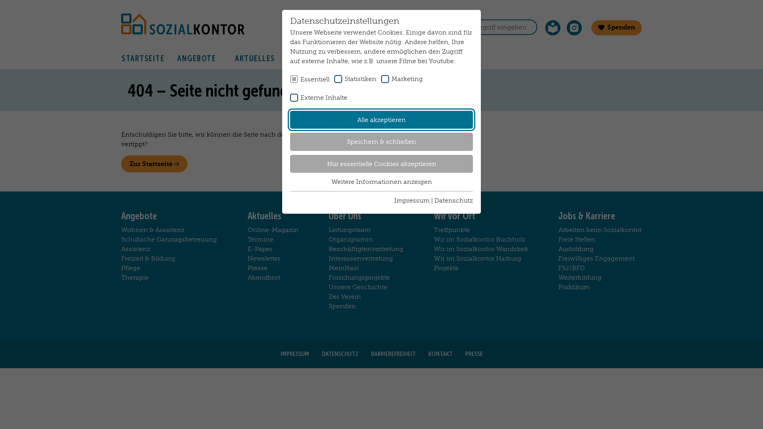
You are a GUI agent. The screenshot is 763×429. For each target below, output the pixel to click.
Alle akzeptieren (381, 119)
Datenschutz (453, 200)
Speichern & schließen (381, 141)
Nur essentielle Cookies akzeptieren (381, 163)
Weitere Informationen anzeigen (381, 181)
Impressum (412, 200)
